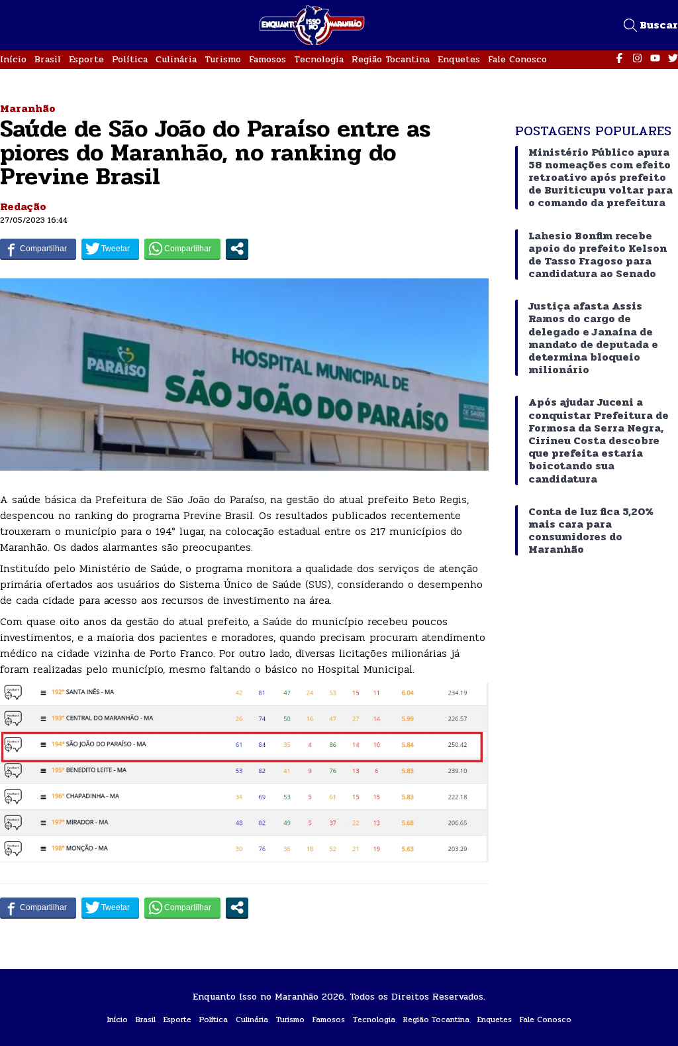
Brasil (47, 59)
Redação (23, 206)
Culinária (176, 59)
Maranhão (28, 108)
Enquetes (459, 59)
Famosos (267, 59)
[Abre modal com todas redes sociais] (237, 249)
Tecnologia (319, 59)
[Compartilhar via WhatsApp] (182, 249)
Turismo (223, 59)
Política (130, 59)
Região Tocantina (391, 59)
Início (13, 59)
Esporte (86, 59)
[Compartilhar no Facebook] (38, 249)
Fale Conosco (517, 59)
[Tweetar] (110, 249)
